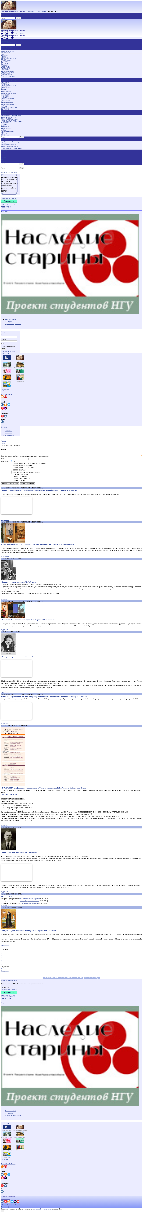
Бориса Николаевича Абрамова (29, 899)
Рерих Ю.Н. (5, 62)
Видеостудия (5, 105)
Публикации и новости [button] (5, 112)
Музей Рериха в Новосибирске (11, 142)
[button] (8, 394)
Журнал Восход (6, 118)
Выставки (4, 89)
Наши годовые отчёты (8, 85)
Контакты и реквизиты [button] (8, 1197)
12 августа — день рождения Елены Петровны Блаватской (26, 657)
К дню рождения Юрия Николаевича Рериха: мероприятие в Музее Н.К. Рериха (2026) (37, 544)
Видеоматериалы (6, 129)
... (1, 962)
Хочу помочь (5, 109)
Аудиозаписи (5, 126)
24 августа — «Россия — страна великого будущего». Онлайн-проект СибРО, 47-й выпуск (39, 490)
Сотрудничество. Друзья (9, 107)
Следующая (5, 971)
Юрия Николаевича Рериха (29, 903)
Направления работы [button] (5, 80)
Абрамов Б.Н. (5, 66)
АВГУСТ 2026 (6, 207)
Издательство (5, 100)
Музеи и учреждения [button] (5, 138)
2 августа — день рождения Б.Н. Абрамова (19, 852)
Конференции (5, 94)
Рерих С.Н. (4, 64)
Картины (4, 124)
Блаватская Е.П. (6, 55)
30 (1, 964)
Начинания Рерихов (7, 72)
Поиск (18, 18)
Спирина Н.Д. (5, 68)
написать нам (41, 11)
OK (2, 1211)
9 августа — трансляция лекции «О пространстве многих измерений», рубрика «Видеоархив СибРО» (44, 696)
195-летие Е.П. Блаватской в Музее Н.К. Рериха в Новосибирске (28, 620)
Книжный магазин (7, 103)
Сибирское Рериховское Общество (11, 1204)
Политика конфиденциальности (9, 1207)
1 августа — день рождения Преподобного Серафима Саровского (28, 931)
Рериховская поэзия (7, 98)
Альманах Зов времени (8, 120)
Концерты (4, 92)
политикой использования (42, 1209)
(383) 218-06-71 (6, 16)
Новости (4, 116)
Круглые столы (6, 87)
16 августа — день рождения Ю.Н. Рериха (18, 582)
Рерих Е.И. (4, 57)
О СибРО (4, 83)
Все (2, 969)
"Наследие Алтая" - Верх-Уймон (11, 148)
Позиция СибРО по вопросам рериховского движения (13, 322)
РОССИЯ (4, 133)
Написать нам (9, 435)
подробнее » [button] (5, 520)
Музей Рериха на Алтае (8, 144)
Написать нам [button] (5, 1199)
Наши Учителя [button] (3, 48)
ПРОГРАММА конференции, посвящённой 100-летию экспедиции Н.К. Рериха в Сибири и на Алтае (43, 788)
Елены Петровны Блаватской (29, 901)
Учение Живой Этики (8, 51)
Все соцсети (5, 135)
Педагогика (5, 96)
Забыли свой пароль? (8, 351)
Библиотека (5, 122)
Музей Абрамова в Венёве (9, 146)
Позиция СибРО (6, 74)
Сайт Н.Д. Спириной (8, 76)
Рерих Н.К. (4, 59)
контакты (31, 11)
